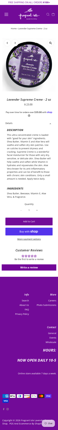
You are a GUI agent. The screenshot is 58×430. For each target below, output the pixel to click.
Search (25, 300)
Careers (52, 300)
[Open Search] (48, 14)
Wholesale (51, 342)
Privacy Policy (22, 314)
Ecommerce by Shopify (31, 423)
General (52, 333)
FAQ (27, 309)
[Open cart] (53, 14)
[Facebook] (3, 411)
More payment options (29, 239)
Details (9, 123)
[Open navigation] (9, 14)
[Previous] (7, 42)
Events (52, 337)
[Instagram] (7, 411)
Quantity (29, 204)
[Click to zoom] (50, 42)
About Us (24, 305)
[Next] (14, 42)
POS (11, 423)
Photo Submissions (46, 305)
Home (14, 28)
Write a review (29, 267)
